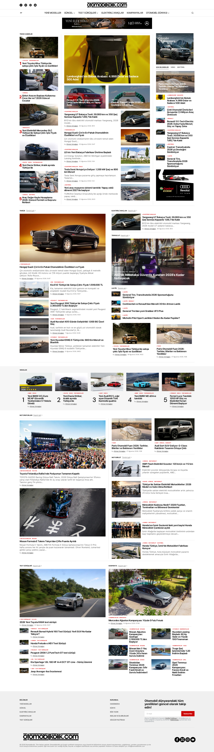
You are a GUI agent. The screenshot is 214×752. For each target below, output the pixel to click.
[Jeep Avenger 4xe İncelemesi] (24, 670)
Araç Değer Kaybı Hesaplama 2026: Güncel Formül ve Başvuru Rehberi (39, 200)
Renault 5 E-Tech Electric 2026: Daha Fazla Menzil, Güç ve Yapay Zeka (180, 124)
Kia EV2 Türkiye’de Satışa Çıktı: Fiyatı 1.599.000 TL (76, 285)
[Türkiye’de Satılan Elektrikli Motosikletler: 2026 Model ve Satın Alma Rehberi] (126, 489)
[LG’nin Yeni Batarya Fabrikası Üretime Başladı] (135, 155)
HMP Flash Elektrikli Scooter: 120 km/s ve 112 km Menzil (167, 465)
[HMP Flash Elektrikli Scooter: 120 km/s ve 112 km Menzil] (126, 468)
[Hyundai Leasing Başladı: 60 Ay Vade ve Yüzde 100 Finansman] (161, 633)
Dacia (25, 162)
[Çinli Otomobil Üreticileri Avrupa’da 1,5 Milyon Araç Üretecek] (160, 108)
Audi (52, 318)
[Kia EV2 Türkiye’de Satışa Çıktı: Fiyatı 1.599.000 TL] (34, 290)
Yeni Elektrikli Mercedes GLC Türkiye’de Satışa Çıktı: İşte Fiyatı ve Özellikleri (39, 133)
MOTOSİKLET (153, 461)
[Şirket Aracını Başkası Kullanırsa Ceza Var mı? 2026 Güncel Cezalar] (39, 80)
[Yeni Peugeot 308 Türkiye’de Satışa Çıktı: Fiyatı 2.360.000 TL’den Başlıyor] (34, 308)
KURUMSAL (114, 700)
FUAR (161, 81)
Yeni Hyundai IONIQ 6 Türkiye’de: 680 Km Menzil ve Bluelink (77, 341)
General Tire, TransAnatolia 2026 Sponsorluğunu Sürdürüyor (177, 162)
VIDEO (30, 162)
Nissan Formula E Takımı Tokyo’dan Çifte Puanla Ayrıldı (48, 541)
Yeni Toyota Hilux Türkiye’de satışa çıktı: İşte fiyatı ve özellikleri (40, 64)
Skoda (142, 659)
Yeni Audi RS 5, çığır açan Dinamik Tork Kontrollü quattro (109, 398)
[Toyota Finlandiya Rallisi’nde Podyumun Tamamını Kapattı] (63, 444)
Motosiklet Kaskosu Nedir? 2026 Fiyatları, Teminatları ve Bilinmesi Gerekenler (164, 506)
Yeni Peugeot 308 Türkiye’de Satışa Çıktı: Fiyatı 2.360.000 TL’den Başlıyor (75, 304)
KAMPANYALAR (114, 617)
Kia (52, 282)
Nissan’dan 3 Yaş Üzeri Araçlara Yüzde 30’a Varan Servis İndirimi (138, 652)
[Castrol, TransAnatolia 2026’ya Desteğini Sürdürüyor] (129, 97)
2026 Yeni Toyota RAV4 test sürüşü (38, 622)
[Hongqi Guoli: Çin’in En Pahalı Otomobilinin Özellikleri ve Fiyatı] (135, 137)
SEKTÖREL (32, 194)
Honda (145, 522)
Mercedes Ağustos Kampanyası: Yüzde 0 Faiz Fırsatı (136, 620)
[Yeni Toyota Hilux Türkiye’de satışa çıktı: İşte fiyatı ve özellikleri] (39, 47)
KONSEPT (168, 443)
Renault (70, 97)
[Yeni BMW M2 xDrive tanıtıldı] (142, 382)
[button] (21, 12)
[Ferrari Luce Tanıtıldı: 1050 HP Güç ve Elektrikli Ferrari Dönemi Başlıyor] (178, 382)
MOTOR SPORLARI (25, 470)
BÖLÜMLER (24, 700)
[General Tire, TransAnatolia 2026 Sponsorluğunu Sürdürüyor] (160, 157)
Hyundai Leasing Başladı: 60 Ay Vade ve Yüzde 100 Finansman (181, 636)
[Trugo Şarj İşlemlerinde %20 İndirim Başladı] (161, 650)
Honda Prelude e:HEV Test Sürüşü (48, 643)
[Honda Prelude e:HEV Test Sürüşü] (24, 642)
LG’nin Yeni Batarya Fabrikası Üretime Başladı (87, 152)
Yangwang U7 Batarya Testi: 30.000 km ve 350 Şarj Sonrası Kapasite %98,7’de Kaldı (90, 115)
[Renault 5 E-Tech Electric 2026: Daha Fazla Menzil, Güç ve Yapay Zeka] (85, 97)
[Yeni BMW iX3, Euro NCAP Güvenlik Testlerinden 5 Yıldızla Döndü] (36, 382)
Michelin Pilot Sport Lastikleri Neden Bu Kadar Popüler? (151, 318)
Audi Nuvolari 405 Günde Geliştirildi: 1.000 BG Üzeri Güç (77, 322)
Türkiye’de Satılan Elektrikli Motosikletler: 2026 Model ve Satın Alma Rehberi (166, 485)
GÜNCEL (25, 92)
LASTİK (170, 156)
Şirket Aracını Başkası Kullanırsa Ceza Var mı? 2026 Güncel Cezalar (38, 98)
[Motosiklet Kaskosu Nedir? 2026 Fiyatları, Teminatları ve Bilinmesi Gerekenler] (126, 509)
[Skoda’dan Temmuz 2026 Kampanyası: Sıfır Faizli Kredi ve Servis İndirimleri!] (118, 664)
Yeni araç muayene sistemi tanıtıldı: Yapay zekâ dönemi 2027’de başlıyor (88, 189)
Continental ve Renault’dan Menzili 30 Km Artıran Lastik (151, 304)
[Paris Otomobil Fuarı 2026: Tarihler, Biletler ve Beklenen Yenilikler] (175, 82)
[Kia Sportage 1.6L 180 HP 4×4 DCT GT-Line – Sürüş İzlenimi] (24, 661)
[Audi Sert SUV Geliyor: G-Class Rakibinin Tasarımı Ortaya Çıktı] (175, 429)
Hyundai (54, 337)
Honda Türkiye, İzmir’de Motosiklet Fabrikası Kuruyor (165, 547)
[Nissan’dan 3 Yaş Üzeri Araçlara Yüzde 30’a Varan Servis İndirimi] (118, 650)
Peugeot (54, 300)
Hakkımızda (174, 720)
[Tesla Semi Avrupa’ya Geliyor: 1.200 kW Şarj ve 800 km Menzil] (135, 174)
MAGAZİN (180, 95)
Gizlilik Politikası (171, 718)
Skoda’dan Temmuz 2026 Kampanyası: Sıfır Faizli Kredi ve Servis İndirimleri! (138, 667)
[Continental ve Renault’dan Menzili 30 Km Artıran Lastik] (116, 303)
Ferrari (173, 393)
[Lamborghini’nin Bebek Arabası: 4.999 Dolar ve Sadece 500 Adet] (107, 59)
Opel (184, 659)
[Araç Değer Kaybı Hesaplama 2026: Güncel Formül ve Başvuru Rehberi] (39, 182)
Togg (185, 645)
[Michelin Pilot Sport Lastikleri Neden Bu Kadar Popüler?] (116, 317)
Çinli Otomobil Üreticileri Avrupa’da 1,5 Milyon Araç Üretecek (180, 112)
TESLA (81, 166)
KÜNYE (112, 708)
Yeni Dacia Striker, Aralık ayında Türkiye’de (38, 166)
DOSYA (145, 481)
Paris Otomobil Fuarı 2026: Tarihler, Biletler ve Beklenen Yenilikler (171, 351)
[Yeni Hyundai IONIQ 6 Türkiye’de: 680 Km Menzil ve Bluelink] (34, 345)
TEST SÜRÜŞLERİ (25, 619)
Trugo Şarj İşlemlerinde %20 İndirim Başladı (181, 651)
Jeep (32, 668)
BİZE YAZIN (114, 712)
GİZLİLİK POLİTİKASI (117, 720)
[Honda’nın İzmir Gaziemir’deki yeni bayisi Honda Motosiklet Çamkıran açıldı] (126, 530)
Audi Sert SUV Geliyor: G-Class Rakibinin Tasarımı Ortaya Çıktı (171, 447)
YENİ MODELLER (34, 60)
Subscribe (188, 714)
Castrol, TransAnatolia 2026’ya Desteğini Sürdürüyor (178, 149)
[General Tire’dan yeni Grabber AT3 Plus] (116, 310)
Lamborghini (172, 95)
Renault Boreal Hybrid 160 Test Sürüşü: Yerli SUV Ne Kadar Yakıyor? (61, 632)
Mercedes (26, 127)
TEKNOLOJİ (132, 271)
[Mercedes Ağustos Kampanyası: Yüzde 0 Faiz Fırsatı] (150, 592)
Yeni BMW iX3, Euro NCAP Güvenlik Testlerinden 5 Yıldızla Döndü (39, 400)
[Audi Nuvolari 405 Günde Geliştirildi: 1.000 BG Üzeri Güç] (34, 326)
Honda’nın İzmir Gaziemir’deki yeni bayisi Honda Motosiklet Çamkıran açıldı (167, 526)
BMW (29, 393)
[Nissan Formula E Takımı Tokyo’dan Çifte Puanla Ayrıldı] (63, 512)
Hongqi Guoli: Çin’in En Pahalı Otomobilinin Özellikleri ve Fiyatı (86, 134)
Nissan (34, 538)
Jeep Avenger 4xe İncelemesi (46, 671)
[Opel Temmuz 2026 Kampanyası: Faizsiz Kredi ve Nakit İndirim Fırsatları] (161, 664)
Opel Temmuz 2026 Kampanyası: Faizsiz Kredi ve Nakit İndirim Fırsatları (180, 668)
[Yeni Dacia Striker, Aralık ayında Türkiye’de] (39, 149)
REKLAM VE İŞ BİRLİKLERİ (119, 716)
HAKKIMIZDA (115, 704)
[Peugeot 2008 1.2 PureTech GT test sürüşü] (24, 651)
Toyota (25, 60)
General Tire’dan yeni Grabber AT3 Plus (143, 311)
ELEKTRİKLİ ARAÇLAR (71, 111)
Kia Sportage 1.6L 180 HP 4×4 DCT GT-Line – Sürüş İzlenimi (61, 662)
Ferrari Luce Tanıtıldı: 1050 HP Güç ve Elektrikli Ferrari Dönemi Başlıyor (181, 400)
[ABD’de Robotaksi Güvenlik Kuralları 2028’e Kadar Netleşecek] (153, 262)
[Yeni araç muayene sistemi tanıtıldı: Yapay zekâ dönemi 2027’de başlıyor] (135, 192)
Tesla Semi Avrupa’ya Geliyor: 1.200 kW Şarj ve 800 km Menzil (91, 170)
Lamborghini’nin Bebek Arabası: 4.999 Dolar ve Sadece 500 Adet (179, 100)
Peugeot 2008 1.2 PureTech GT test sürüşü (53, 653)
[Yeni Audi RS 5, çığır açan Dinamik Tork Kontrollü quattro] (107, 382)
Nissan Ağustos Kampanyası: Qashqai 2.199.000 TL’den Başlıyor (138, 637)
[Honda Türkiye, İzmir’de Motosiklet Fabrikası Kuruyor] (126, 550)
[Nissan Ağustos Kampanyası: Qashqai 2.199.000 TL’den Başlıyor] (118, 633)
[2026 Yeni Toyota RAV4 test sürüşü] (63, 593)
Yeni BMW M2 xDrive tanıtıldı (145, 397)
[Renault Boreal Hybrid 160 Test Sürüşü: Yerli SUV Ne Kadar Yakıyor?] (24, 630)
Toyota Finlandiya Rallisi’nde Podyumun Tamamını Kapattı (50, 473)
